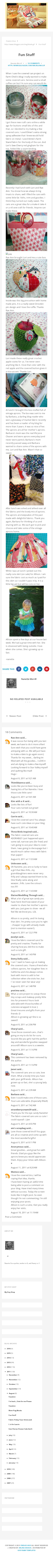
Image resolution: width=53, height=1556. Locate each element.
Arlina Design (25, 1548)
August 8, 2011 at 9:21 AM (23, 778)
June (10, 1440)
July (10, 1435)
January (12, 1463)
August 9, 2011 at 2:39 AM (23, 1090)
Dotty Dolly (17, 958)
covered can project (31, 73)
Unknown (16, 863)
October (12, 1384)
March (11, 1454)
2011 (9, 1372)
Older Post (38, 716)
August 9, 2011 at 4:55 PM (23, 1123)
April (11, 1449)
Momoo (15, 1171)
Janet (13, 1069)
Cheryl (14, 1028)
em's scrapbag (18, 1128)
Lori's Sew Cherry (14, 145)
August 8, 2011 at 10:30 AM (24, 812)
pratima (15, 990)
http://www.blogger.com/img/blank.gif (26, 65)
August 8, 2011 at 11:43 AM (24, 891)
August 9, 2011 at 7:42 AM (23, 1105)
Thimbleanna (18, 782)
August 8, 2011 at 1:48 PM (23, 986)
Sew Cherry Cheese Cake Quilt (20, 1429)
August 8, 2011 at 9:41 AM (23, 797)
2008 (9, 1478)
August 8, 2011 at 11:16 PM (24, 1049)
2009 (9, 1474)
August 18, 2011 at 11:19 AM (24, 1212)
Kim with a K (17, 801)
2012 (9, 1367)
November (13, 1380)
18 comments (34, 63)
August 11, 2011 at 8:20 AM (24, 1167)
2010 (9, 1469)
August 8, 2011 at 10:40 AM (24, 827)
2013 (9, 1362)
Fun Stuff (12, 1415)
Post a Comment (13, 1216)
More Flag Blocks (15, 1410)
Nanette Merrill (28, 679)
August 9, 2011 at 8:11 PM (23, 1142)
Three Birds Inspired (21, 831)
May (10, 1444)
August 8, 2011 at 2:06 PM (23, 1024)
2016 (9, 1349)
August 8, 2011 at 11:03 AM (24, 859)
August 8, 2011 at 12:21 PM (24, 932)
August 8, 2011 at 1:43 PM (23, 954)
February (12, 1458)
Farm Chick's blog (14, 76)
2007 (9, 1483)
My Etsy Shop (10, 1292)
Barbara (15, 1094)
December (13, 1375)
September (13, 1389)
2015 (9, 1353)
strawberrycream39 (21, 1109)
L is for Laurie (14, 1424)
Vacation (12, 1397)
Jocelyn (14, 937)
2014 (9, 1358)
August (11, 1393)
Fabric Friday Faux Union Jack (20, 1420)
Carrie (14, 816)
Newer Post (15, 716)
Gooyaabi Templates (27, 1550)
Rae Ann (15, 737)
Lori (33, 187)
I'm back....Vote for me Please (20, 1401)
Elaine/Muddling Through (24, 895)
